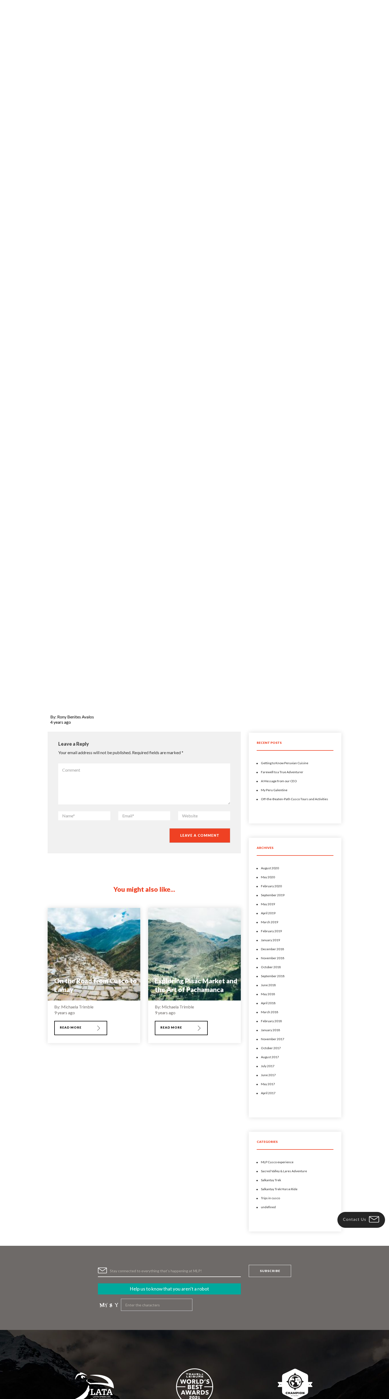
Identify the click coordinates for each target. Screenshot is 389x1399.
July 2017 (267, 1066)
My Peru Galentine (274, 790)
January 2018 (270, 1030)
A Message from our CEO (279, 781)
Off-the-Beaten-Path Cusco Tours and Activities (294, 799)
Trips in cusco (270, 1198)
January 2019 (270, 940)
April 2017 (268, 1093)
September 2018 (272, 976)
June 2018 (268, 985)
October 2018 (271, 967)
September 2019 (272, 895)
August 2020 (270, 868)
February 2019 (271, 931)
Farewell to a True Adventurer (282, 772)
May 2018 (268, 994)
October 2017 (271, 1048)
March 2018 (269, 1012)
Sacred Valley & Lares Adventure (284, 1171)
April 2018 (268, 1003)
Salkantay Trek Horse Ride (279, 1189)
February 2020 (271, 886)
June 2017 (268, 1075)
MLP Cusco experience (277, 1162)
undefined (268, 1207)
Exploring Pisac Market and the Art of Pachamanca (196, 985)
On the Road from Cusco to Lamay (95, 985)
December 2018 (272, 949)
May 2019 (268, 904)
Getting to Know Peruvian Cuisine (284, 763)
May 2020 (268, 877)
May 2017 (268, 1084)
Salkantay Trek (271, 1180)
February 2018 (271, 1021)
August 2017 (270, 1057)
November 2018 (272, 958)
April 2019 (268, 913)
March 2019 (269, 922)
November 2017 (272, 1039)
